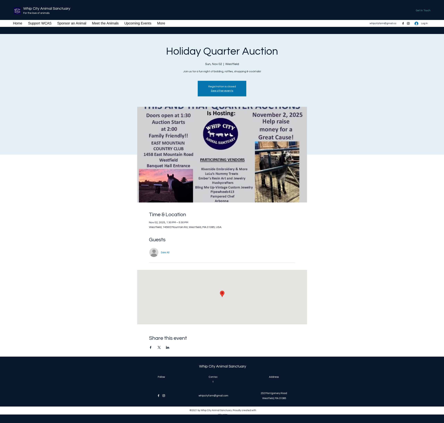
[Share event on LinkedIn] (167, 347)
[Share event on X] (159, 347)
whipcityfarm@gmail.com (213, 395)
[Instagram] (408, 23)
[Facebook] (403, 23)
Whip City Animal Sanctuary (46, 9)
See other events (222, 90)
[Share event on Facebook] (150, 347)
